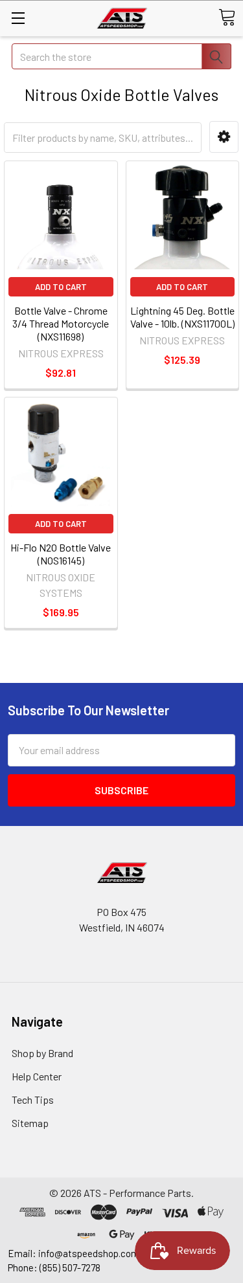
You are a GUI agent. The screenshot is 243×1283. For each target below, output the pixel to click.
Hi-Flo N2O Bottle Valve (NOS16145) (60, 553)
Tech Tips (33, 1099)
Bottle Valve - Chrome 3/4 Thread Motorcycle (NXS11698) (60, 323)
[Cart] (227, 17)
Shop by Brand (42, 1053)
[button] (223, 137)
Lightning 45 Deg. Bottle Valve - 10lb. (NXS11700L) (182, 316)
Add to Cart (61, 287)
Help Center (37, 1076)
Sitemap (30, 1123)
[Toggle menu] (18, 18)
